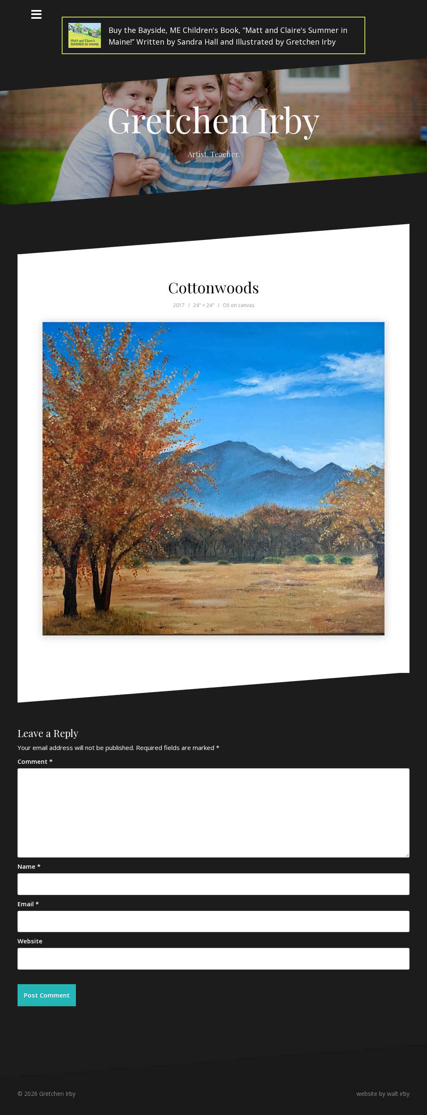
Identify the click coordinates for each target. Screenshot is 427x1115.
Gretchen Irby (213, 119)
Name (29, 866)
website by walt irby (383, 1094)
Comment (35, 761)
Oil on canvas (238, 305)
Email (28, 904)
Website (30, 941)
